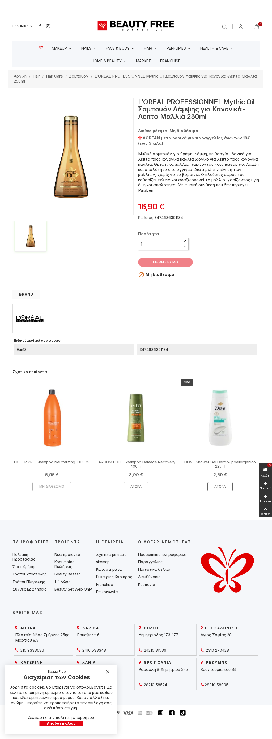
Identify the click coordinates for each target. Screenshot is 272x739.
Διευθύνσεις (149, 576)
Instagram (48, 26)
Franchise (104, 584)
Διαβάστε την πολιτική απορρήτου (61, 717)
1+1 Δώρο (62, 581)
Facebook (40, 26)
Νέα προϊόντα (67, 554)
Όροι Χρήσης (24, 566)
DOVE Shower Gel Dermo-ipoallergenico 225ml (220, 464)
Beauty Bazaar (67, 574)
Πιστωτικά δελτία (154, 569)
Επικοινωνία (107, 592)
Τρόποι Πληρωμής (28, 581)
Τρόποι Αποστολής (29, 574)
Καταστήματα (109, 569)
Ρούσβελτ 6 (88, 634)
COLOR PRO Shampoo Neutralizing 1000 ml (52, 462)
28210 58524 (155, 684)
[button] (185, 241)
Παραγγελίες (150, 562)
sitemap (103, 562)
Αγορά (136, 486)
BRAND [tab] (26, 294)
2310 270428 (217, 650)
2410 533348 (93, 650)
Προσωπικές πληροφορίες (162, 554)
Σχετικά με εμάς (111, 554)
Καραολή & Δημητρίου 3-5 (163, 669)
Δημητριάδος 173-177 (158, 634)
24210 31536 (154, 650)
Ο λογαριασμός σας (165, 542)
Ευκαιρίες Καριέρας (114, 576)
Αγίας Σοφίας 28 (216, 634)
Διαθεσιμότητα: (153, 130)
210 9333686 (31, 650)
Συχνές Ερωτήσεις (29, 589)
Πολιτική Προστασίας (23, 556)
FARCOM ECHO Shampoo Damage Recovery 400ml (136, 464)
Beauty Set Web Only (73, 589)
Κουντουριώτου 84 (218, 669)
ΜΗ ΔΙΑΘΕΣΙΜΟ (165, 262)
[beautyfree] (136, 25)
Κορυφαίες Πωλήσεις (64, 564)
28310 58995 (216, 684)
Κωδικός (145, 217)
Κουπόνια (146, 584)
